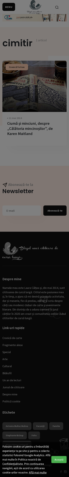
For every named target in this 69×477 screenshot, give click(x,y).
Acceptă (59, 459)
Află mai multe (38, 472)
